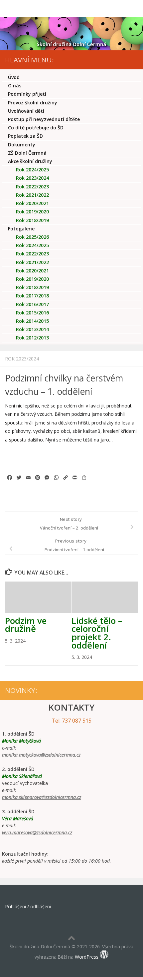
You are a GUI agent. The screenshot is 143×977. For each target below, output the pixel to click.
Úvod (14, 77)
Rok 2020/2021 (32, 203)
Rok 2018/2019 (32, 220)
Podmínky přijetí (27, 94)
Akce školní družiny (30, 161)
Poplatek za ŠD (25, 136)
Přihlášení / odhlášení (28, 906)
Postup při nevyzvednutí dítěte (44, 119)
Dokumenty (21, 144)
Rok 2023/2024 (22, 358)
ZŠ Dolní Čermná (27, 153)
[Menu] (134, 8)
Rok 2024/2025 (32, 169)
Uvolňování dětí (26, 111)
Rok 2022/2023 (32, 186)
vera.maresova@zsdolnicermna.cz (37, 832)
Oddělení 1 (37, 245)
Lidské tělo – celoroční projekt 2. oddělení (97, 633)
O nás (14, 85)
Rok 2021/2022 (32, 195)
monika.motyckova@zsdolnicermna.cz (41, 755)
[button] (14, 458)
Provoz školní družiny (32, 102)
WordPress (86, 957)
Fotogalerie (21, 228)
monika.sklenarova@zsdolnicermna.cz (41, 797)
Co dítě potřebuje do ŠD (36, 127)
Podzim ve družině (26, 625)
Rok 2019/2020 (32, 211)
